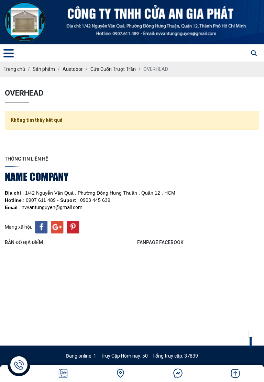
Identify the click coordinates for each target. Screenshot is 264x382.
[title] (63, 373)
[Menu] (8, 53)
